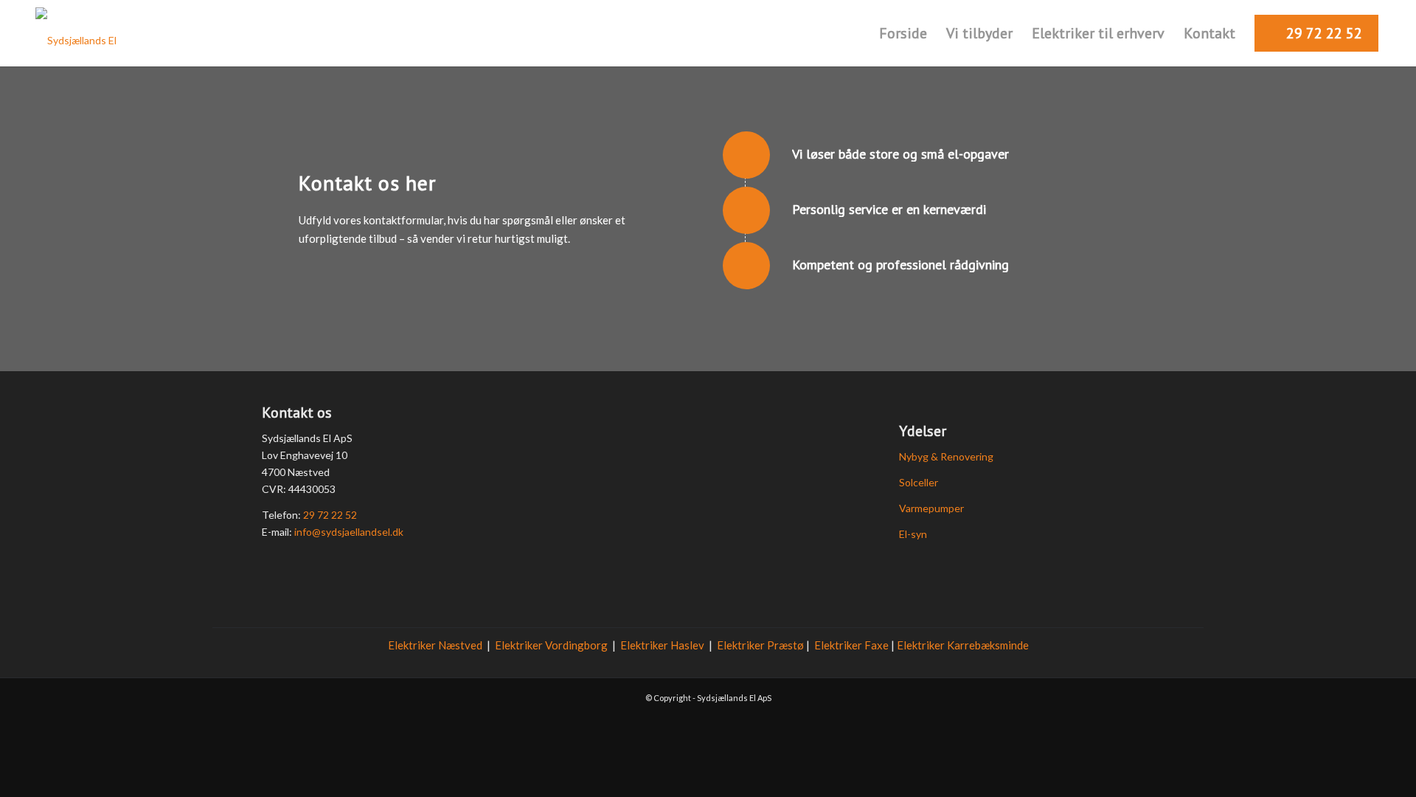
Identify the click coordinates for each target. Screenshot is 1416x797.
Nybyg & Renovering (946, 456)
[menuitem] (903, 33)
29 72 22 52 (330, 514)
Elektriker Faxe (851, 645)
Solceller (918, 482)
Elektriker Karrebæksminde (963, 645)
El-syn (913, 534)
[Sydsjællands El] (76, 33)
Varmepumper (931, 508)
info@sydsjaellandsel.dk (348, 531)
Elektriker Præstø (760, 645)
